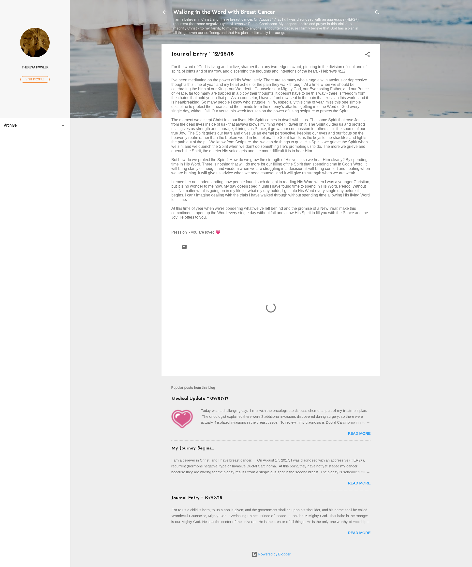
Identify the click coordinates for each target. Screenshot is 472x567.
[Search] (377, 13)
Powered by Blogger (274, 554)
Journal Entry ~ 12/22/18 (196, 498)
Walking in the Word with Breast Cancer (224, 11)
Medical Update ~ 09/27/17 (199, 399)
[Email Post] (184, 248)
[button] (367, 55)
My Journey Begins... (192, 448)
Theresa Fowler (35, 67)
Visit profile (35, 79)
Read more (359, 433)
